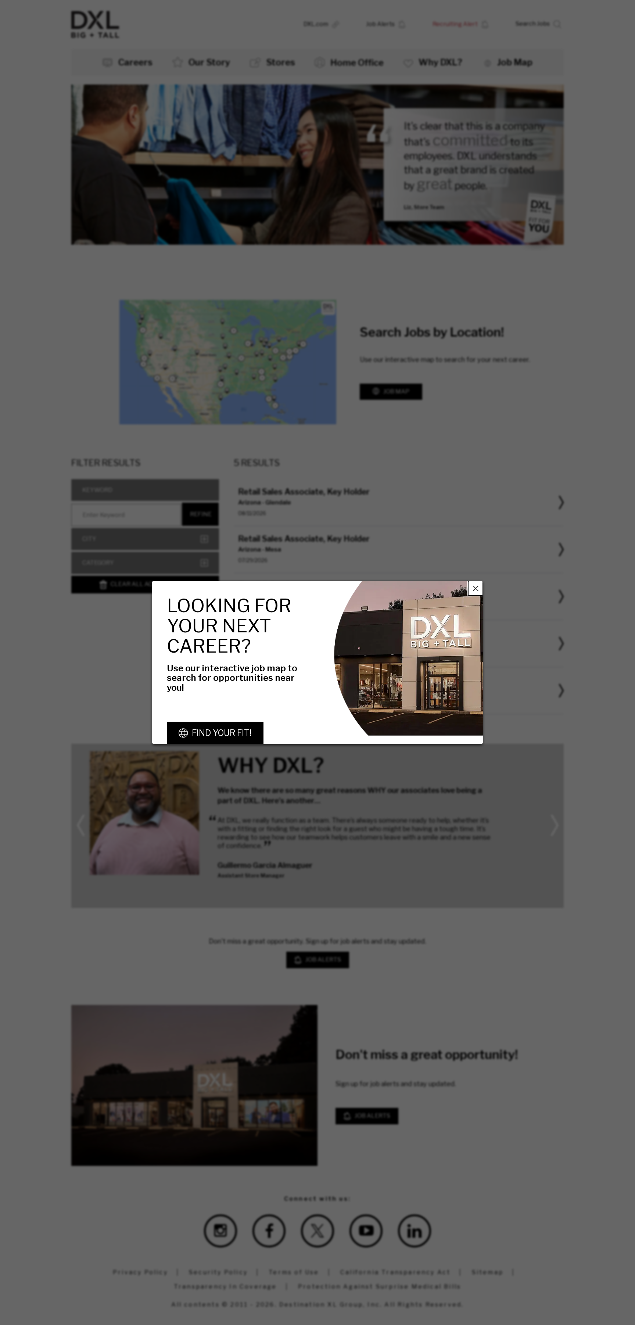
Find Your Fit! (222, 733)
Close (475, 588)
